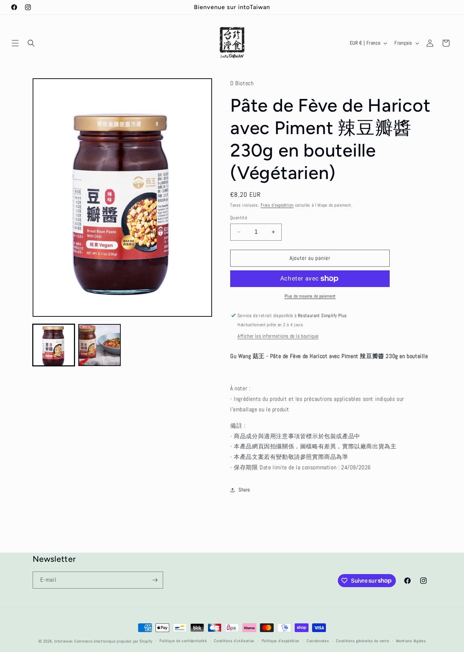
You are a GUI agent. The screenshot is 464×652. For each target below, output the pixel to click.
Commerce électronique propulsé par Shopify (113, 641)
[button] (15, 43)
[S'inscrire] (155, 580)
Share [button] (244, 489)
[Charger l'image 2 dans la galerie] (99, 345)
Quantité (238, 218)
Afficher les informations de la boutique (278, 336)
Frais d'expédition (277, 205)
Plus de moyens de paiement (310, 296)
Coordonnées (318, 640)
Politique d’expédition (280, 640)
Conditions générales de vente (362, 640)
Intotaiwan (64, 641)
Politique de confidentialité (183, 640)
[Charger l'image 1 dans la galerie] (54, 345)
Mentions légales (411, 640)
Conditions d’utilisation (234, 640)
